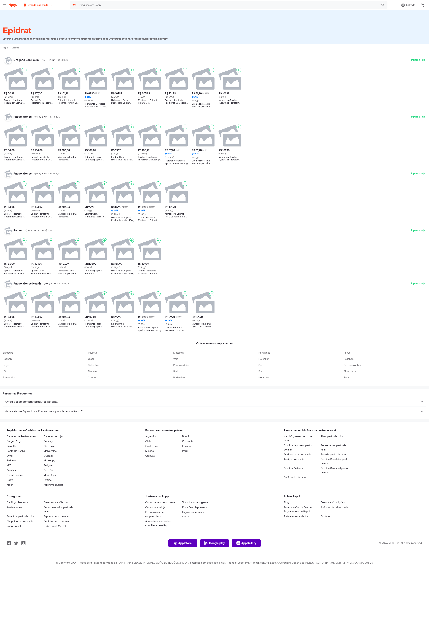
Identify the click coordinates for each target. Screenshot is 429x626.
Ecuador (187, 446)
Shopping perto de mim (20, 521)
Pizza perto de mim (332, 436)
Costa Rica (151, 446)
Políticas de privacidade (334, 507)
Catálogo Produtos (17, 502)
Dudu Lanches (15, 475)
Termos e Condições (333, 502)
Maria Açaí (50, 475)
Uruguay (150, 456)
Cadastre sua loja (155, 507)
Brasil (185, 436)
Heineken (263, 359)
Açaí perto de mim (294, 459)
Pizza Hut (12, 446)
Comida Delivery (293, 468)
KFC (9, 465)
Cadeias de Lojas (54, 436)
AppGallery (248, 543)
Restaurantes (14, 507)
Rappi (5, 47)
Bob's (10, 480)
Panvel (347, 352)
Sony (346, 377)
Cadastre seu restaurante (160, 502)
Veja (175, 359)
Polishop (349, 359)
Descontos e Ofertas (56, 502)
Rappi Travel (14, 526)
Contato (325, 516)
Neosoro (263, 377)
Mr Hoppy (49, 460)
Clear (91, 359)
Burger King (13, 441)
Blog (286, 502)
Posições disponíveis (194, 507)
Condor (92, 377)
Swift (176, 371)
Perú (185, 451)
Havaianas (264, 352)
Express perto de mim (56, 516)
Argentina (151, 436)
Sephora (8, 359)
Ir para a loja (418, 60)
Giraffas (11, 470)
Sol (260, 365)
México (149, 451)
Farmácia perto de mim (20, 516)
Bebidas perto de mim (57, 521)
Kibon (10, 485)
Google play (217, 543)
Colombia (187, 441)
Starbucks (49, 446)
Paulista (92, 352)
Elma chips (350, 371)
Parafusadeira (181, 365)
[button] (38, 5)
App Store (185, 543)
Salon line (93, 365)
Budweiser (179, 377)
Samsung (8, 352)
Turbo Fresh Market (55, 526)
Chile (148, 441)
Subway (48, 441)
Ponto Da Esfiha (16, 451)
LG (4, 371)
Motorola (178, 352)
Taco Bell (49, 470)
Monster (93, 371)
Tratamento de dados (296, 516)
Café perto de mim (295, 477)
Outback (48, 456)
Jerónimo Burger (53, 485)
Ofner (10, 456)
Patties (48, 480)
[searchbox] (228, 5)
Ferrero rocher (352, 365)
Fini (260, 371)
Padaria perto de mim (333, 454)
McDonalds (50, 451)
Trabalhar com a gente (195, 502)
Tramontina (9, 377)
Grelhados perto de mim (298, 454)
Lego (6, 365)
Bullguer (11, 460)
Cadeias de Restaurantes (21, 436)
